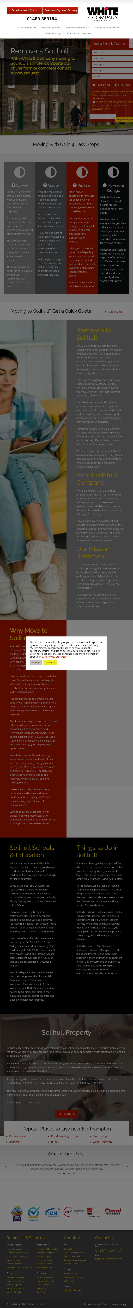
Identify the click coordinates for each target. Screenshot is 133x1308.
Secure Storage (53, 33)
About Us (87, 33)
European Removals (50, 27)
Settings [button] (36, 662)
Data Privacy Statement (54, 656)
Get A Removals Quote (24, 10)
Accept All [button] (50, 662)
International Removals (77, 27)
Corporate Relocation (105, 27)
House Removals (25, 27)
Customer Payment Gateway (61, 10)
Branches (72, 33)
